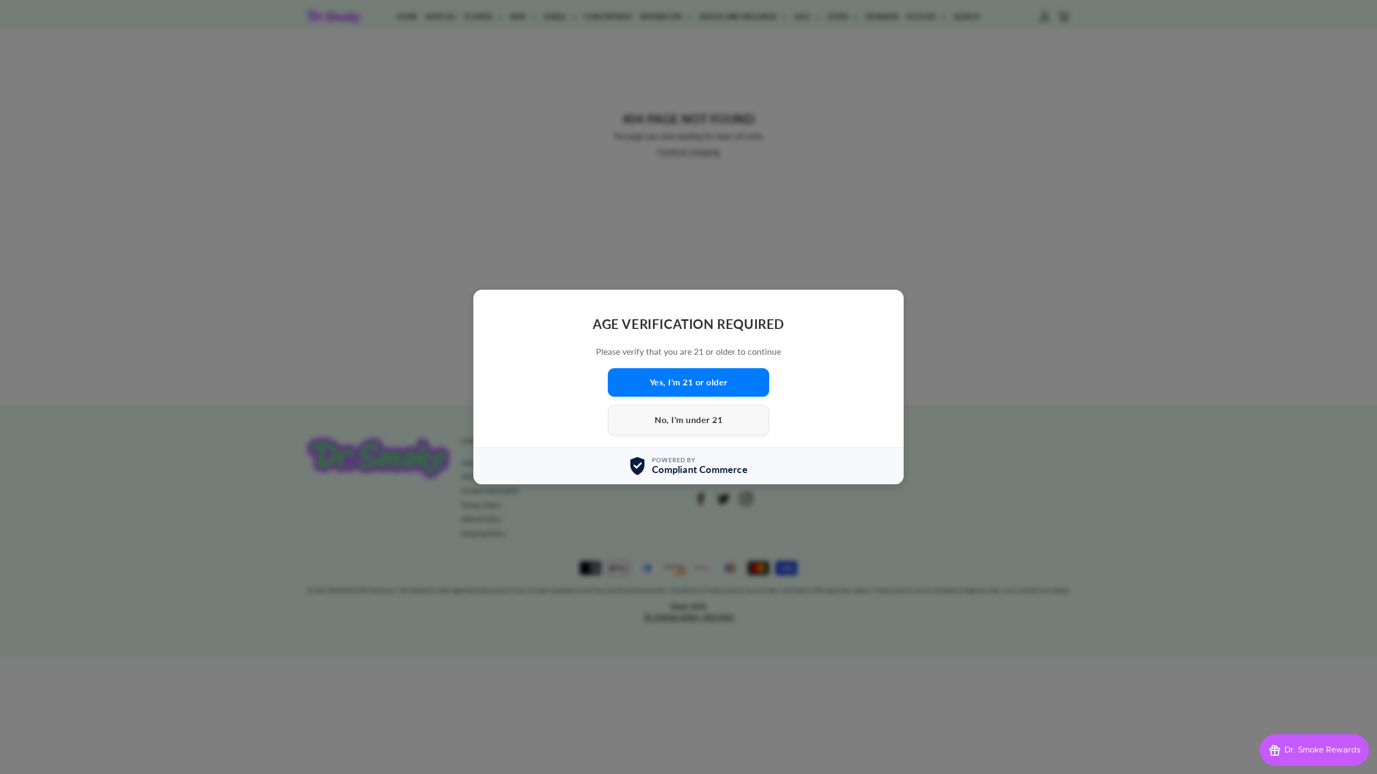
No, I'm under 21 (688, 419)
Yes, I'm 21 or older (689, 382)
